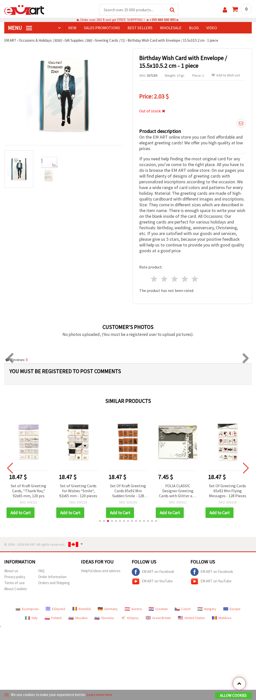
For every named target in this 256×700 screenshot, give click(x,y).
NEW (72, 27)
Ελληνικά (58, 609)
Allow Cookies (233, 695)
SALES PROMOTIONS (102, 27)
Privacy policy (14, 576)
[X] (6, 694)
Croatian (161, 609)
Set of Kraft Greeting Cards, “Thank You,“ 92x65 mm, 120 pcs (28, 490)
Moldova (224, 618)
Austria (136, 609)
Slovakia (81, 618)
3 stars (175, 279)
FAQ (41, 570)
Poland (56, 618)
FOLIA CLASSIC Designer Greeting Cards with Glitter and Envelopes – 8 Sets (177, 491)
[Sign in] (225, 10)
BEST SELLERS (140, 27)
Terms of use (14, 582)
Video (211, 27)
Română (85, 609)
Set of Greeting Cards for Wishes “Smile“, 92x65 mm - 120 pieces (78, 490)
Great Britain (161, 618)
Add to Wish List (228, 75)
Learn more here (99, 694)
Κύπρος (133, 618)
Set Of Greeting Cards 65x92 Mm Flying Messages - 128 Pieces (227, 490)
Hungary (210, 609)
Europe (235, 609)
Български (30, 609)
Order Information (52, 576)
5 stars (195, 279)
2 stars (165, 279)
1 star (154, 279)
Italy (35, 618)
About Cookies (15, 588)
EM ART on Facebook (158, 571)
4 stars (185, 279)
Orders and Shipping (54, 582)
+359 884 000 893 (163, 20)
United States (194, 618)
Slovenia (107, 618)
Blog (194, 27)
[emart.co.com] (24, 9)
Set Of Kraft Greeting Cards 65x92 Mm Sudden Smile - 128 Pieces (128, 491)
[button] (100, 521)
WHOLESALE (171, 27)
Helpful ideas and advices (100, 570)
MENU (15, 27)
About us (11, 570)
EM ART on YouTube (157, 581)
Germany (111, 609)
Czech (185, 609)
